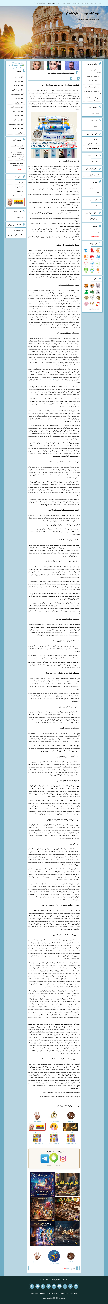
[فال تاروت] (67, 1185)
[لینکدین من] (32, 1286)
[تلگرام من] (70, 1286)
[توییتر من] (48, 1286)
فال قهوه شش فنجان (93, 148)
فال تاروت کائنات (18, 85)
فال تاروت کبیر (18, 81)
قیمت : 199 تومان (16, 65)
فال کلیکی (96, 205)
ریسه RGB (96, 231)
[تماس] (54, 1286)
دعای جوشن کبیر (94, 187)
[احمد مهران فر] (72, 65)
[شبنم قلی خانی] (37, 65)
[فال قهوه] (67, 1209)
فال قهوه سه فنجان (93, 143)
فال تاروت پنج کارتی (17, 102)
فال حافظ (93, 2)
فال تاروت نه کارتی (17, 111)
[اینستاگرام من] (59, 1286)
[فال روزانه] (42, 1185)
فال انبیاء (96, 126)
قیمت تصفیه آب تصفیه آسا (48, 379)
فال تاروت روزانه (18, 76)
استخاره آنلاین (66, 2)
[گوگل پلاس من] (43, 1286)
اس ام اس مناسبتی (53, 2)
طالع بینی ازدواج (94, 174)
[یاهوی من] (76, 1286)
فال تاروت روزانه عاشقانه (15, 124)
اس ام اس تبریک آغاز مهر (92, 86)
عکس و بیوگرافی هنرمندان (15, 234)
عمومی (68, 1268)
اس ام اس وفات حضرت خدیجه (93, 81)
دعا (98, 192)
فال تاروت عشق (18, 119)
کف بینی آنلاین (95, 161)
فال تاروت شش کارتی (17, 106)
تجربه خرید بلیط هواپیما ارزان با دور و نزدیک (17, 163)
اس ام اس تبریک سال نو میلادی (93, 70)
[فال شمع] (42, 1209)
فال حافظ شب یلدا (18, 191)
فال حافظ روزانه (18, 186)
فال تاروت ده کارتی (17, 115)
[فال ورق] (42, 1234)
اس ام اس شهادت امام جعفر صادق (94, 98)
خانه (100, 2)
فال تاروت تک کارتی (17, 89)
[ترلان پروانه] (54, 65)
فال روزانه (76, 2)
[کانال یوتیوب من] (37, 1286)
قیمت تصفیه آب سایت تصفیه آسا (79, 13)
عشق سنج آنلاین (94, 218)
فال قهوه (96, 139)
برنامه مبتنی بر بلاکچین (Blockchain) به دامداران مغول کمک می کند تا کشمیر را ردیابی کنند (16, 155)
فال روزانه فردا (18, 230)
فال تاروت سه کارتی (17, 94)
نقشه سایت (46, 1298)
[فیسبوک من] (65, 1286)
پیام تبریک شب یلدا (17, 195)
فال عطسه (20, 217)
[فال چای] (67, 1234)
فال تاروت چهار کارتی (17, 98)
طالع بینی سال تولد (94, 308)
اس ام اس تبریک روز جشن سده (92, 92)
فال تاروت (85, 2)
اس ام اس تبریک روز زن (92, 76)
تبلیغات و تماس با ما (39, 2)
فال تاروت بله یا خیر (17, 128)
